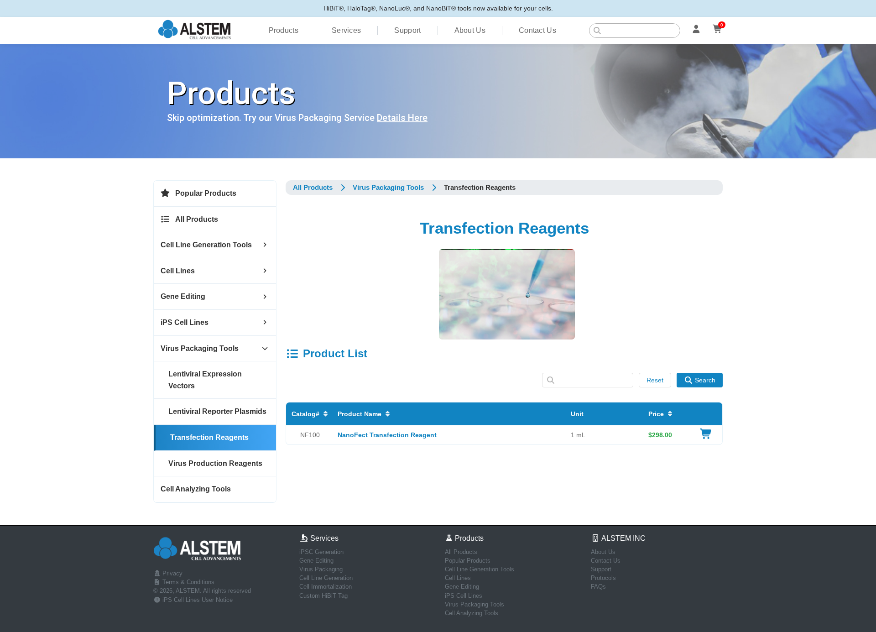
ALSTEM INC (623, 538)
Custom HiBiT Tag (323, 595)
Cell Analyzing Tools (471, 613)
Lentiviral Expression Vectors (205, 380)
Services (346, 30)
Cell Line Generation (326, 578)
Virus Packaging (321, 569)
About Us (469, 30)
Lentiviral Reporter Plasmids (217, 411)
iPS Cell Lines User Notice (197, 599)
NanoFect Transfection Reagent (387, 435)
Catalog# (305, 414)
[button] (215, 194)
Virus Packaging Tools (474, 604)
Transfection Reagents (209, 437)
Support (407, 30)
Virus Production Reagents (215, 463)
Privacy (171, 573)
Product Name (359, 414)
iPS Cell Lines (463, 595)
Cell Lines (458, 578)
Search (705, 380)
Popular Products (467, 560)
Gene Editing (316, 560)
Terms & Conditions (187, 582)
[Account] (696, 30)
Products (283, 30)
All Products (313, 187)
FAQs (598, 586)
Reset (655, 380)
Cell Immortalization (325, 586)
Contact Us (537, 30)
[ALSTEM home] (194, 30)
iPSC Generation (321, 551)
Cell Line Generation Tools (479, 569)
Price (656, 414)
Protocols (603, 578)
